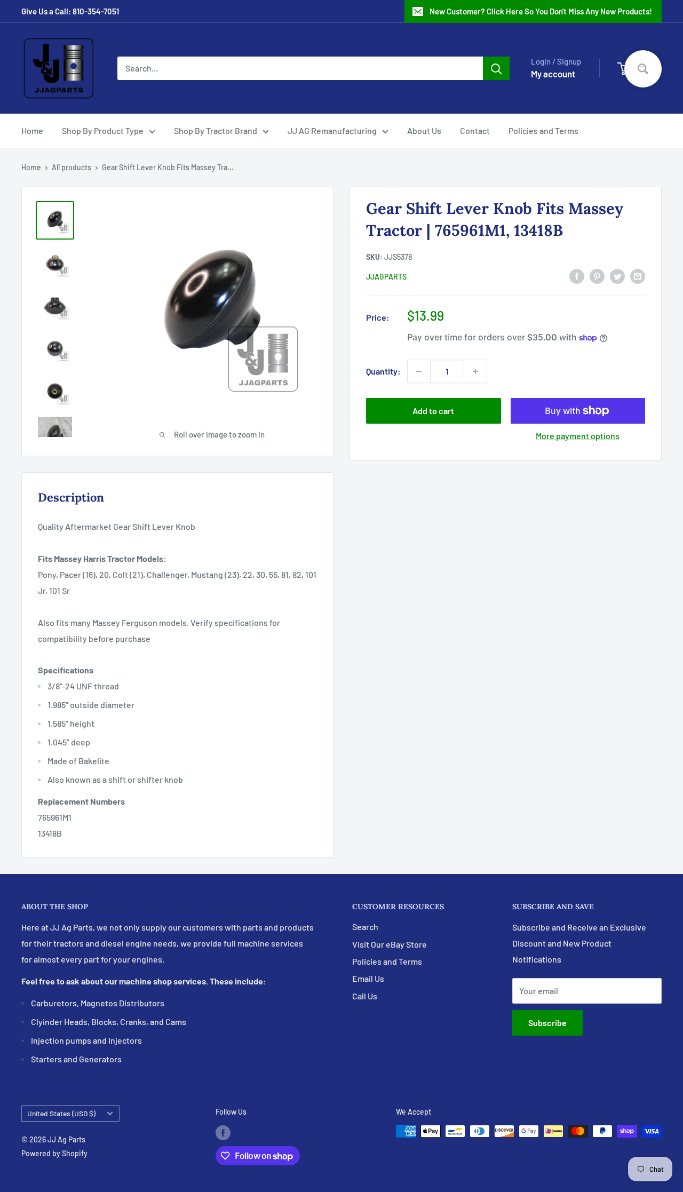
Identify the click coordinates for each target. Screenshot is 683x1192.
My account (553, 73)
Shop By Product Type (103, 130)
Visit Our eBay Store (389, 944)
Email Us (368, 978)
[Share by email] (637, 275)
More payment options (578, 436)
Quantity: (383, 371)
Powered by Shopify (54, 1153)
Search (365, 926)
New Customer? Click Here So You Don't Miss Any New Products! (541, 11)
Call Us (364, 996)
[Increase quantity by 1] (475, 371)
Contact (475, 130)
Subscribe (547, 1023)
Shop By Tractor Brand (215, 130)
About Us (424, 130)
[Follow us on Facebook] (223, 1132)
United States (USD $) (61, 1113)
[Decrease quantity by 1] (419, 371)
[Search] (496, 68)
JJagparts (386, 276)
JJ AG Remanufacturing (332, 130)
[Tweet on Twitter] (617, 275)
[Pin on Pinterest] (597, 275)
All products (71, 167)
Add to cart (433, 411)
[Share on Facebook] (576, 275)
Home (32, 130)
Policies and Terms (543, 130)
